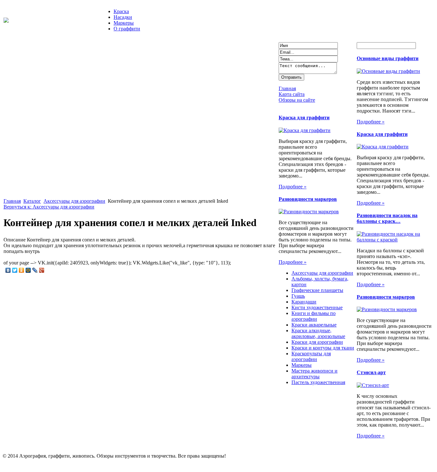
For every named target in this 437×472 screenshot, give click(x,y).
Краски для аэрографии (317, 342)
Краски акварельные (314, 324)
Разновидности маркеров (308, 199)
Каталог (32, 201)
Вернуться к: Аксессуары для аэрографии (49, 206)
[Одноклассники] (21, 270)
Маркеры (124, 23)
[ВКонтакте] (8, 270)
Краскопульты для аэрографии (311, 356)
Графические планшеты (317, 290)
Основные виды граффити (387, 58)
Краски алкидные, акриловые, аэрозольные (318, 333)
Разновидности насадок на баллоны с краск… (387, 218)
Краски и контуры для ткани (322, 347)
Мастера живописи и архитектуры (314, 373)
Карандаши (303, 301)
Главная (12, 201)
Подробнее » (292, 186)
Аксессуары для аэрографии (74, 201)
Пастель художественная (318, 382)
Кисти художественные (317, 307)
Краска (121, 11)
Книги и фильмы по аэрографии (313, 316)
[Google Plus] (41, 270)
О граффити (127, 28)
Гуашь (298, 296)
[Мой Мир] (28, 270)
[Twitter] (15, 270)
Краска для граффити (304, 117)
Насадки (123, 17)
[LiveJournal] (35, 270)
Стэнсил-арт (371, 372)
